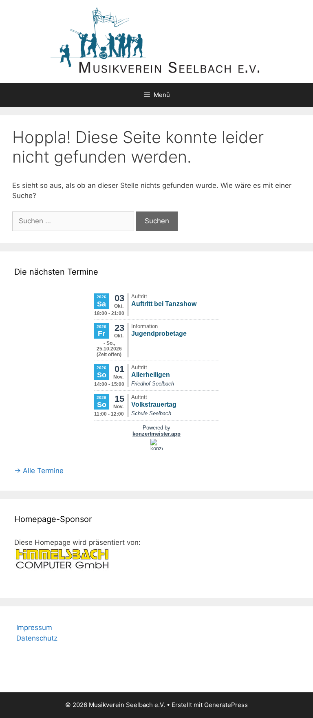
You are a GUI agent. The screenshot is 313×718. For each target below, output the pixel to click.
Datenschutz (36, 638)
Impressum (34, 627)
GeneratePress (226, 705)
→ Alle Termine (39, 471)
